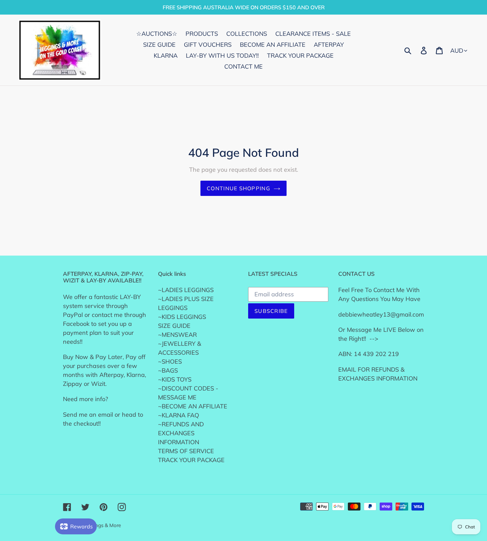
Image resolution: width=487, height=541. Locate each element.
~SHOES (170, 361)
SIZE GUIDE (174, 326)
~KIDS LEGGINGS (182, 317)
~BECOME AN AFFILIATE (192, 406)
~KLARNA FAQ (178, 415)
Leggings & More (101, 525)
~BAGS (168, 370)
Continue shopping (238, 188)
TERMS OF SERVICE (186, 451)
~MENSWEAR (177, 334)
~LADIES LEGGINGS (186, 290)
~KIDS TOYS (174, 379)
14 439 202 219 (376, 354)
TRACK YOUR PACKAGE (191, 460)
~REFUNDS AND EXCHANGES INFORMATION (181, 433)
